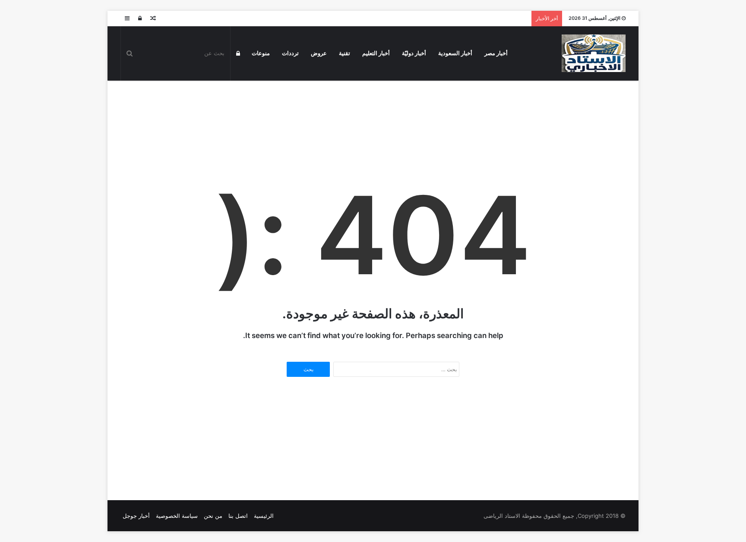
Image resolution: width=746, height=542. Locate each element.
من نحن (213, 515)
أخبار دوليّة (414, 53)
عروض (319, 53)
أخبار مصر (496, 53)
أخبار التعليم (376, 53)
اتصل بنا (238, 515)
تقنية (344, 53)
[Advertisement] (373, 108)
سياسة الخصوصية (177, 515)
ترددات (290, 53)
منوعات (261, 53)
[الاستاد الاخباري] (594, 53)
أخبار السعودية (455, 53)
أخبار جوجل (136, 515)
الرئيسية (264, 515)
